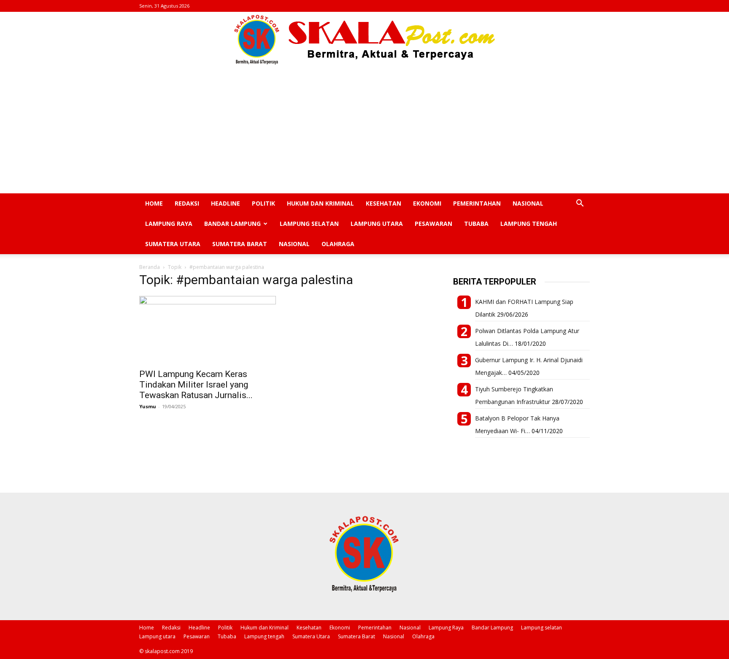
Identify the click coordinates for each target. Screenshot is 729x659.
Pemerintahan (477, 203)
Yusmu (147, 406)
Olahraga (337, 244)
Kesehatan (383, 203)
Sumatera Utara (172, 244)
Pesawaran (433, 224)
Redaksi (187, 203)
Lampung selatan (309, 224)
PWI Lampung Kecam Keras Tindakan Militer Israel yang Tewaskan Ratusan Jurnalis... (196, 384)
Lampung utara (377, 224)
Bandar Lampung (232, 224)
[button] (580, 204)
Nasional (528, 203)
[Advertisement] (364, 130)
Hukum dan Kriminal (320, 203)
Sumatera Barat (239, 244)
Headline (225, 203)
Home (154, 203)
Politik (263, 203)
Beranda (149, 267)
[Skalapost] (364, 40)
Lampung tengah (528, 224)
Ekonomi (427, 203)
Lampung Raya (168, 224)
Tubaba (476, 224)
